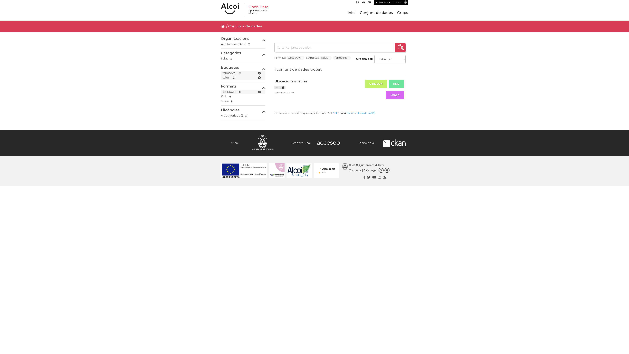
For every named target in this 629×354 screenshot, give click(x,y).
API (335, 113)
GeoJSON (375, 83)
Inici (352, 12)
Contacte (355, 170)
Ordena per (364, 58)
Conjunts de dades (245, 26)
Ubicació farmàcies (290, 81)
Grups (402, 12)
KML (396, 83)
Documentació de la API (360, 113)
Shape (395, 95)
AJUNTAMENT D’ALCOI (389, 2)
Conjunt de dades (376, 12)
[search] (400, 47)
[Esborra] (302, 58)
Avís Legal (370, 170)
